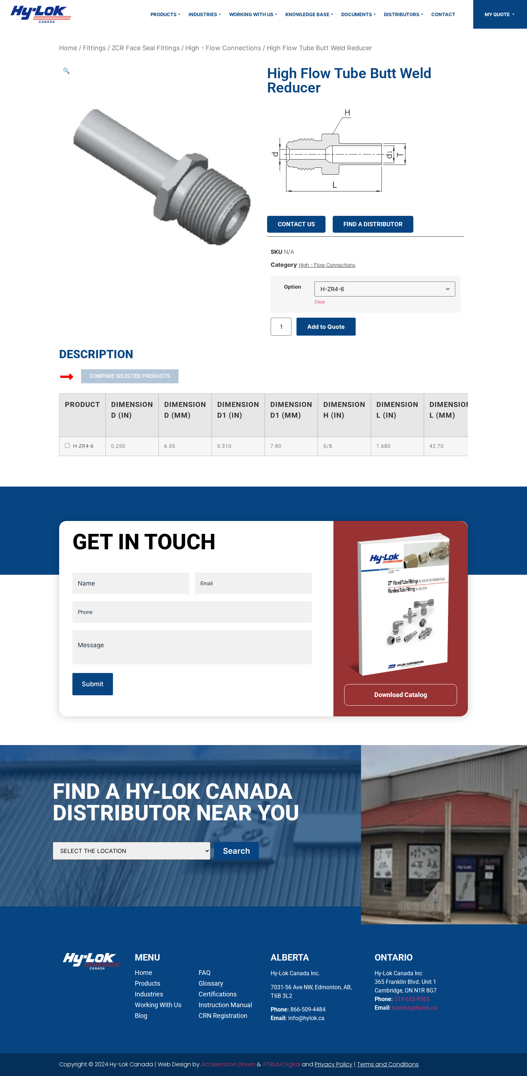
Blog (141, 1015)
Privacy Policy (333, 1064)
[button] (66, 70)
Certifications (218, 994)
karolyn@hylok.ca (414, 1007)
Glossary (211, 983)
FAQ (204, 972)
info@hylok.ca (306, 1018)
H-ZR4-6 (83, 446)
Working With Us (251, 14)
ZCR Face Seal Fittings (145, 48)
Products (164, 14)
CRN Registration (223, 1015)
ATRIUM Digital (281, 1064)
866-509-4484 (308, 1009)
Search (236, 850)
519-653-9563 (411, 999)
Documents (356, 14)
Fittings (94, 48)
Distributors (401, 14)
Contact (443, 14)
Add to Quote (326, 326)
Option (292, 286)
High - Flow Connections (223, 48)
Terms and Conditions (388, 1064)
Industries (203, 14)
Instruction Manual (225, 1005)
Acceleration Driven (228, 1064)
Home (68, 48)
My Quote (498, 14)
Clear (319, 301)
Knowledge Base (307, 14)
